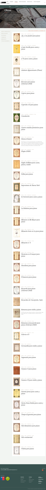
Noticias (8, 3)
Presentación (22, 482)
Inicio (7, 1)
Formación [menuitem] (3, 37)
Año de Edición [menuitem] (4, 33)
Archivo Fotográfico (37, 1)
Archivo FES (22, 478)
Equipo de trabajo (34, 6)
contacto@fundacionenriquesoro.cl (9, 469)
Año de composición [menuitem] (5, 31)
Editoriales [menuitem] (3, 35)
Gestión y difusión (23, 480)
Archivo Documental (22, 1)
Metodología (25, 6)
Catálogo (16, 1)
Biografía (22, 479)
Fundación (11, 1)
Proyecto (16, 6)
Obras (10, 6)
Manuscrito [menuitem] (3, 39)
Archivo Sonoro (29, 1)
